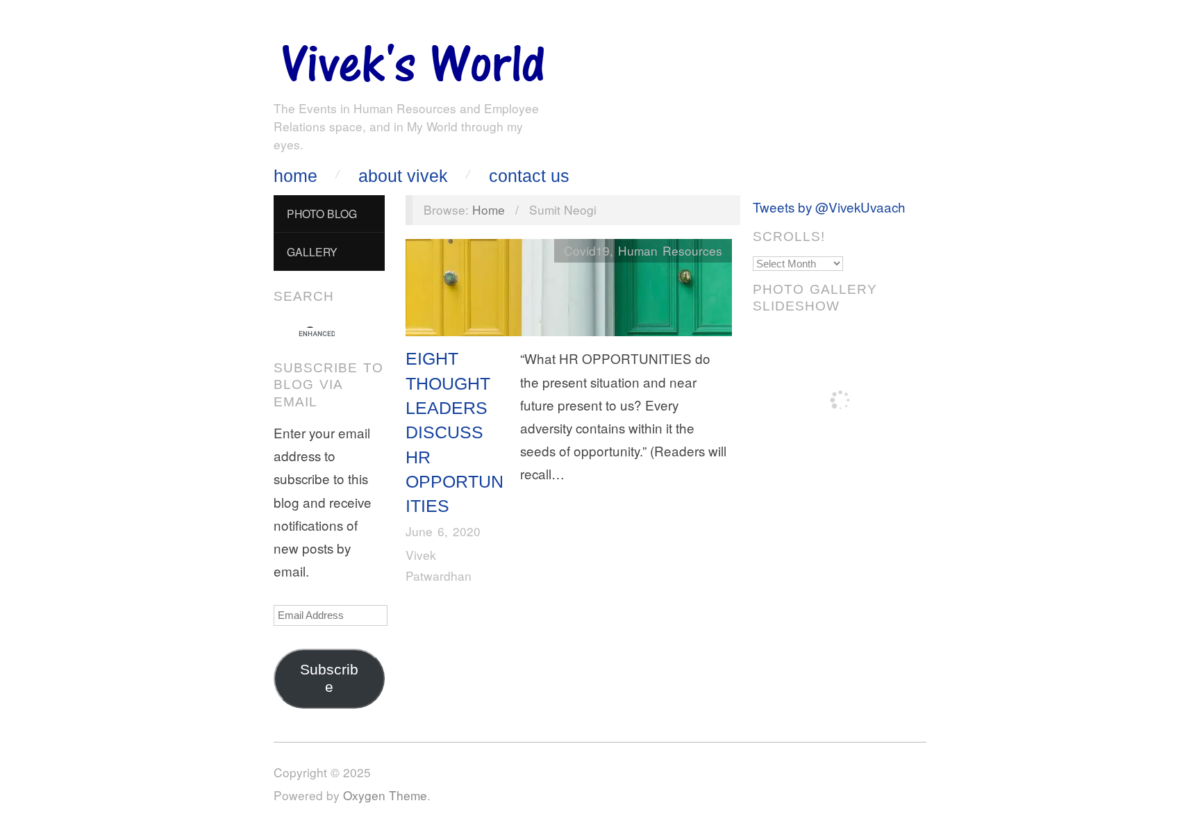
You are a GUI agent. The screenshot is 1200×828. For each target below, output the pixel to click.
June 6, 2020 (443, 531)
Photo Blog (322, 213)
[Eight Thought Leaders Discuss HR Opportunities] (569, 290)
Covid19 (587, 250)
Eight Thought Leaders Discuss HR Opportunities (454, 432)
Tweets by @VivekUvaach (829, 206)
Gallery (312, 251)
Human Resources (670, 250)
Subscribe (329, 678)
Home (295, 176)
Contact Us (529, 176)
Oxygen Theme (385, 795)
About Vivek (403, 176)
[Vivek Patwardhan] (412, 59)
